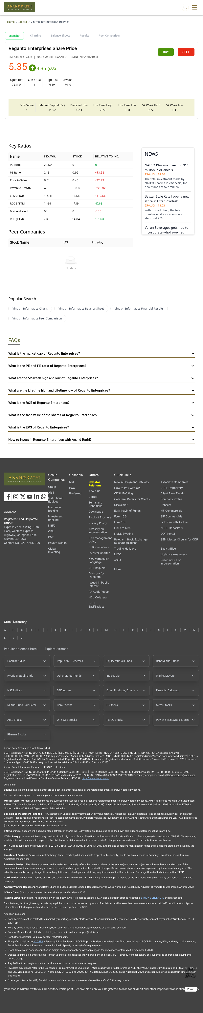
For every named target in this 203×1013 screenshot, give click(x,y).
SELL (186, 52)
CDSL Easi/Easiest (96, 604)
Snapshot (14, 35)
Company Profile (171, 499)
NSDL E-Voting (123, 533)
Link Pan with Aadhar (174, 522)
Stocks (22, 21)
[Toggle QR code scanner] (190, 972)
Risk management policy (100, 539)
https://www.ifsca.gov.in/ (95, 778)
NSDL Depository (172, 528)
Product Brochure (100, 517)
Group (52, 486)
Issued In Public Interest (99, 584)
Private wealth (57, 542)
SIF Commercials (171, 516)
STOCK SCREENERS (152, 897)
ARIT (51, 492)
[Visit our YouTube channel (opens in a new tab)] (29, 496)
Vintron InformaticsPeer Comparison (37, 318)
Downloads (96, 511)
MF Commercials (171, 510)
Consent (166, 504)
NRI (71, 482)
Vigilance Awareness (174, 554)
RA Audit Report (99, 591)
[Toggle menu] (194, 7)
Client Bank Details (173, 493)
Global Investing (54, 550)
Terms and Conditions (95, 504)
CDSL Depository (172, 487)
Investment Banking (55, 518)
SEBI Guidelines (99, 547)
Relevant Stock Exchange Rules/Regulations (130, 541)
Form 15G (120, 516)
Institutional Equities (55, 499)
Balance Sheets (60, 35)
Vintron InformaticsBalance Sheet (81, 308)
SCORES (38, 941)
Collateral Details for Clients (132, 499)
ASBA (117, 560)
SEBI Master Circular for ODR (179, 539)
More (117, 569)
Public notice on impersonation (171, 561)
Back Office (168, 548)
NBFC (52, 525)
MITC (117, 554)
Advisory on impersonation (98, 530)
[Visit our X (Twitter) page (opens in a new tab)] (23, 496)
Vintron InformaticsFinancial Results (139, 308)
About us (94, 491)
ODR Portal (168, 533)
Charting (35, 35)
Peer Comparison (110, 35)
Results (84, 35)
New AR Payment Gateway (131, 482)
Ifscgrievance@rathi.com (181, 775)
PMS (51, 537)
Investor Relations (95, 483)
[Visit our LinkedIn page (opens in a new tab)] (36, 496)
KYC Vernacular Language (99, 560)
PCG (72, 487)
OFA (51, 531)
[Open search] (185, 7)
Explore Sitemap (56, 649)
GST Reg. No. (97, 567)
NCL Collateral (98, 597)
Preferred (75, 493)
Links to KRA (122, 528)
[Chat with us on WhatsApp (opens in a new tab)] (43, 496)
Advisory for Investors (96, 575)
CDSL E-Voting (123, 493)
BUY (166, 52)
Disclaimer (120, 504)
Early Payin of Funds (127, 510)
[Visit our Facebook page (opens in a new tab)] (8, 496)
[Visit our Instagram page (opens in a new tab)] (16, 496)
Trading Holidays (125, 548)
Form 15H (120, 522)
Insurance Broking (54, 509)
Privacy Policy (98, 523)
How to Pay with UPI (127, 487)
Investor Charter (99, 553)
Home (10, 21)
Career (93, 496)
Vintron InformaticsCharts (30, 308)
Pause (190, 989)
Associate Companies (174, 482)
